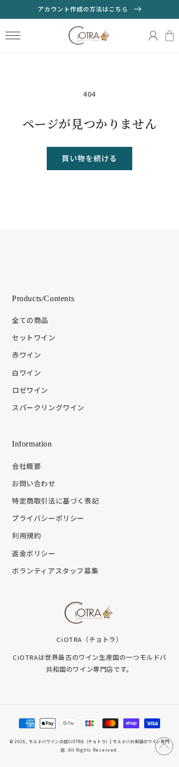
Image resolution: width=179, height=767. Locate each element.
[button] (12, 35)
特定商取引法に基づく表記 (55, 501)
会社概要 (26, 466)
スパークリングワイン (48, 407)
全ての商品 (30, 320)
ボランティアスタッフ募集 (55, 570)
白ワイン (26, 373)
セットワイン (34, 337)
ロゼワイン (30, 390)
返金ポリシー (34, 553)
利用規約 (26, 535)
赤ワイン (26, 355)
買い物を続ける (89, 158)
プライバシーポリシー (48, 518)
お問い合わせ (34, 483)
